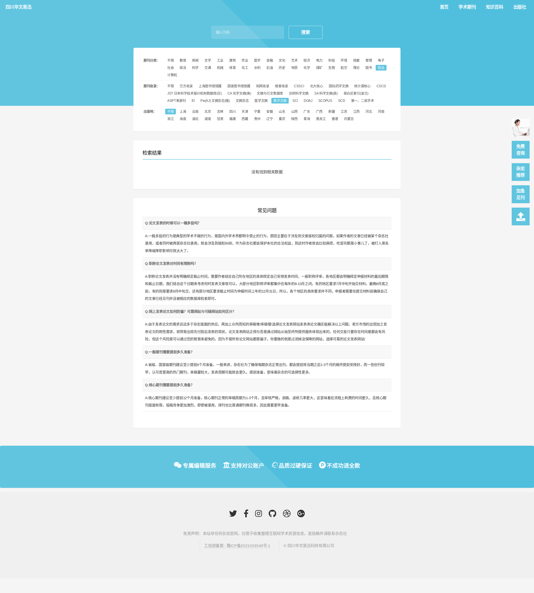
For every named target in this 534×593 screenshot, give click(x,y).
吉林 (220, 111)
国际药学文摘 (338, 86)
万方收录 (186, 86)
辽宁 (269, 119)
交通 (207, 67)
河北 (368, 111)
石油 (269, 67)
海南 (183, 119)
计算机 (172, 75)
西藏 (245, 119)
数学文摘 (280, 100)
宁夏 (257, 111)
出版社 (519, 7)
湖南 (207, 119)
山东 (282, 111)
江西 (356, 111)
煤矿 (319, 67)
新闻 (195, 60)
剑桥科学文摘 (299, 93)
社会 (170, 67)
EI (193, 100)
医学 (257, 60)
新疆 (331, 111)
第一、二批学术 (362, 100)
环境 (344, 60)
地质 (294, 67)
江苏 (344, 111)
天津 (245, 111)
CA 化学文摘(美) (239, 93)
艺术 (294, 60)
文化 (282, 60)
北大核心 (316, 86)
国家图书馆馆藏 (238, 86)
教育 (183, 60)
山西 (294, 111)
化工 (245, 67)
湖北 (195, 119)
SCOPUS (325, 100)
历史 (282, 67)
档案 (356, 60)
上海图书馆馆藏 (210, 86)
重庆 (282, 119)
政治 (381, 67)
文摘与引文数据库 (270, 93)
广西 (319, 111)
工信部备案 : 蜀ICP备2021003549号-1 (237, 546)
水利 (257, 67)
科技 (331, 60)
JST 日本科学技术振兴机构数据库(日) (194, 93)
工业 (220, 60)
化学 (307, 67)
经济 (307, 60)
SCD (341, 100)
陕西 (294, 119)
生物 (331, 67)
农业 (245, 60)
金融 (269, 60)
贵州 (257, 119)
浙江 (170, 119)
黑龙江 (321, 119)
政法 (183, 67)
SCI (295, 100)
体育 (232, 67)
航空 (344, 67)
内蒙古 (349, 119)
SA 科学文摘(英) (326, 93)
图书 (368, 67)
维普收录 (281, 86)
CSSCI (299, 86)
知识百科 (494, 7)
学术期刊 (467, 7)
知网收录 (262, 86)
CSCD (381, 86)
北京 (207, 111)
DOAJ (308, 100)
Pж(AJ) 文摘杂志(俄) (215, 100)
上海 (183, 111)
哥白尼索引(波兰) (356, 93)
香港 (335, 119)
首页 (444, 7)
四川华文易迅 (18, 7)
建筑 (232, 60)
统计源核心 (362, 86)
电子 (381, 60)
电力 (319, 60)
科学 (195, 67)
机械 (220, 67)
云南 (195, 111)
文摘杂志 (242, 100)
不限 (170, 60)
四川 (232, 111)
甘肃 (220, 119)
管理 (368, 60)
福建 (232, 119)
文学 (207, 60)
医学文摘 (261, 100)
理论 (356, 67)
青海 (307, 119)
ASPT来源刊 (176, 100)
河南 (381, 111)
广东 (307, 111)
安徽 (269, 111)
